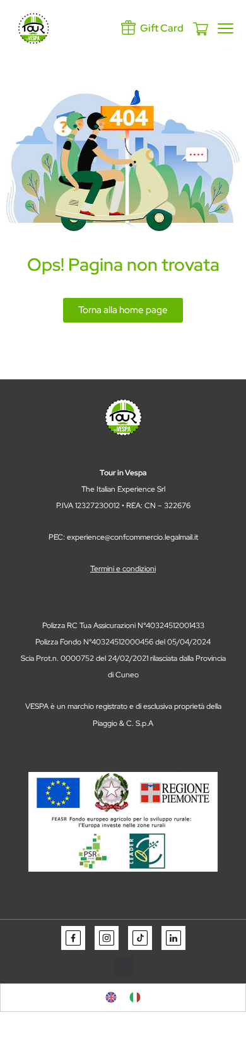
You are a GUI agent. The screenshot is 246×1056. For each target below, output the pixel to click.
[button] (123, 966)
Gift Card (162, 28)
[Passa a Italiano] (135, 997)
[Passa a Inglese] (111, 997)
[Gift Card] (128, 27)
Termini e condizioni (123, 569)
